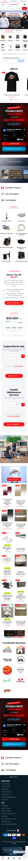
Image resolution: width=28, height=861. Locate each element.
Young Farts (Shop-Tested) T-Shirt (11, 84)
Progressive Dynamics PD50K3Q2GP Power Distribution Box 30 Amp (21, 591)
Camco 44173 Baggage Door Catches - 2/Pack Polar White (7, 565)
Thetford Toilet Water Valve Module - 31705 (7, 615)
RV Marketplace (14, 1)
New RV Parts (19, 30)
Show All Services (13, 424)
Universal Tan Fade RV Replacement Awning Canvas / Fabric (21, 496)
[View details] (7, 649)
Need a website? (13, 853)
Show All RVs (13, 375)
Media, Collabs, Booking (9, 824)
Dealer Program (6, 811)
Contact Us (4, 800)
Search (24, 8)
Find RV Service (23, 1)
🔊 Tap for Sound (14, 143)
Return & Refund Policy (8, 819)
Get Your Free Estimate (13, 303)
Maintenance (14, 206)
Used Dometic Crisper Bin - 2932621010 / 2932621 (21, 565)
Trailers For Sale (6, 792)
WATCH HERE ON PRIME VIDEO (14, 148)
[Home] (14, 4)
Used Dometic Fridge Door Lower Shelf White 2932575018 (21, 615)
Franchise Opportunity (8, 797)
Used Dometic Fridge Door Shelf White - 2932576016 (21, 519)
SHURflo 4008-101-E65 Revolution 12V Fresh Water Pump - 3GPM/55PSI (7, 591)
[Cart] (24, 4)
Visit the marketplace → (14, 416)
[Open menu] (19, 858)
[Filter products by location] (8, 858)
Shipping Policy (6, 821)
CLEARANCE (5, 789)
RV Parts (4, 1)
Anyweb (20, 847)
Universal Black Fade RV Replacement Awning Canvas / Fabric (7, 519)
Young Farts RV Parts (13, 841)
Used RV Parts (9, 30)
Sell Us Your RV (6, 808)
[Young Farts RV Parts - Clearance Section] (14, 474)
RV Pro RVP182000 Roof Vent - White (21, 542)
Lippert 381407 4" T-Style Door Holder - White (7, 542)
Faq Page (4, 816)
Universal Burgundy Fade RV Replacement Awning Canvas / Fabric (7, 496)
